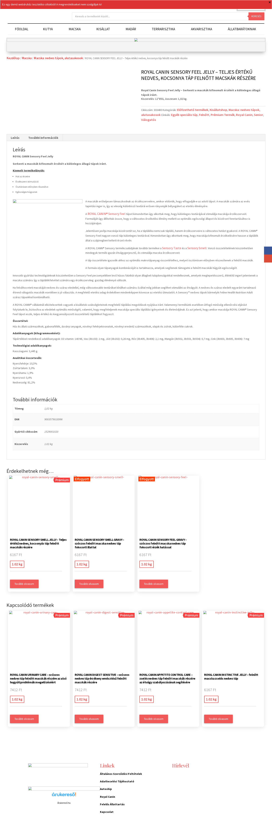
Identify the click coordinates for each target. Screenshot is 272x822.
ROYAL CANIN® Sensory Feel (106, 214)
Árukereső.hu (63, 803)
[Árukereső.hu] (64, 796)
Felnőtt (204, 115)
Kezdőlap (13, 58)
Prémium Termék (223, 115)
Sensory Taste (171, 248)
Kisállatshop (218, 110)
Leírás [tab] (15, 138)
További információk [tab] (43, 138)
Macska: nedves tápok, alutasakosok (58, 58)
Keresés (256, 16)
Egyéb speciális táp (184, 115)
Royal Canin (244, 115)
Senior (258, 115)
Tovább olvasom (24, 584)
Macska (27, 58)
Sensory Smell (197, 248)
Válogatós (148, 120)
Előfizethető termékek (192, 110)
